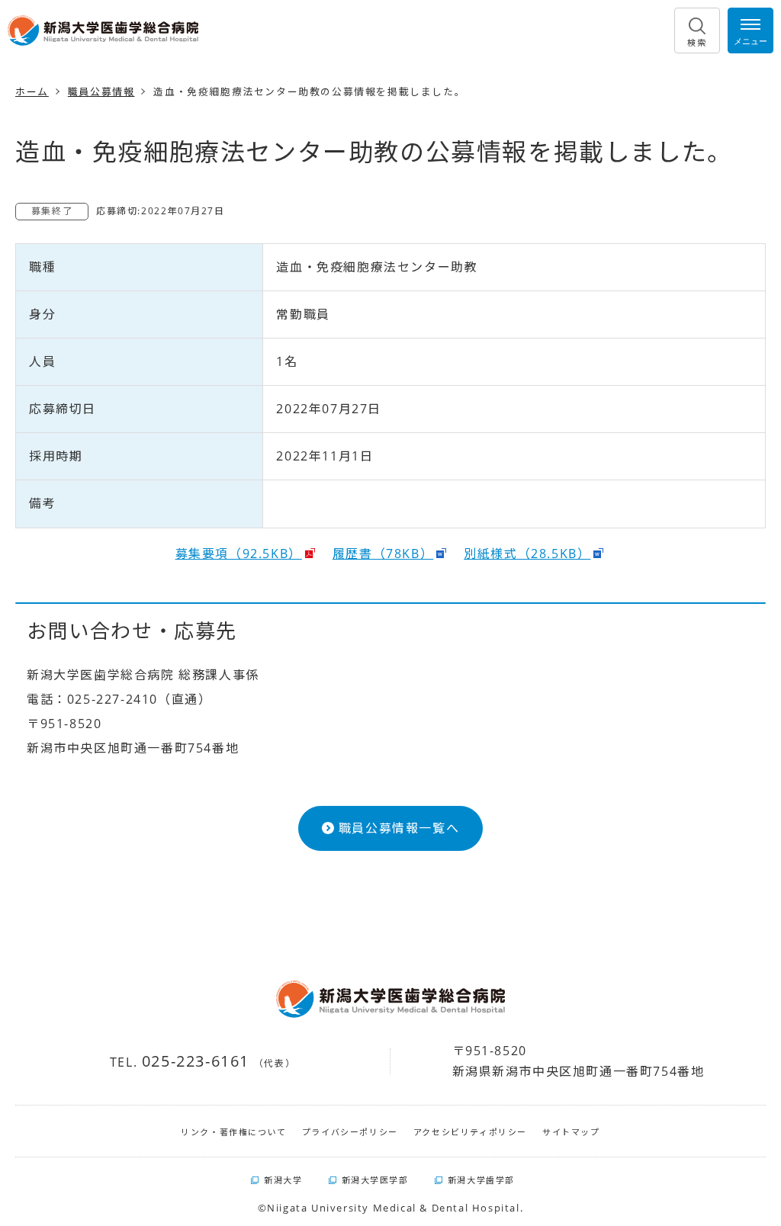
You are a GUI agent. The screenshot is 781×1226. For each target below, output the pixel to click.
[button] (697, 30)
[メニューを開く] (750, 30)
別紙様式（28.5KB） (527, 553)
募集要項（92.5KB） (238, 553)
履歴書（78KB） (383, 553)
